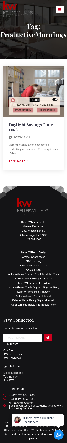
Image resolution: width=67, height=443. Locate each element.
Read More (17, 161)
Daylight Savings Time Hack (31, 127)
